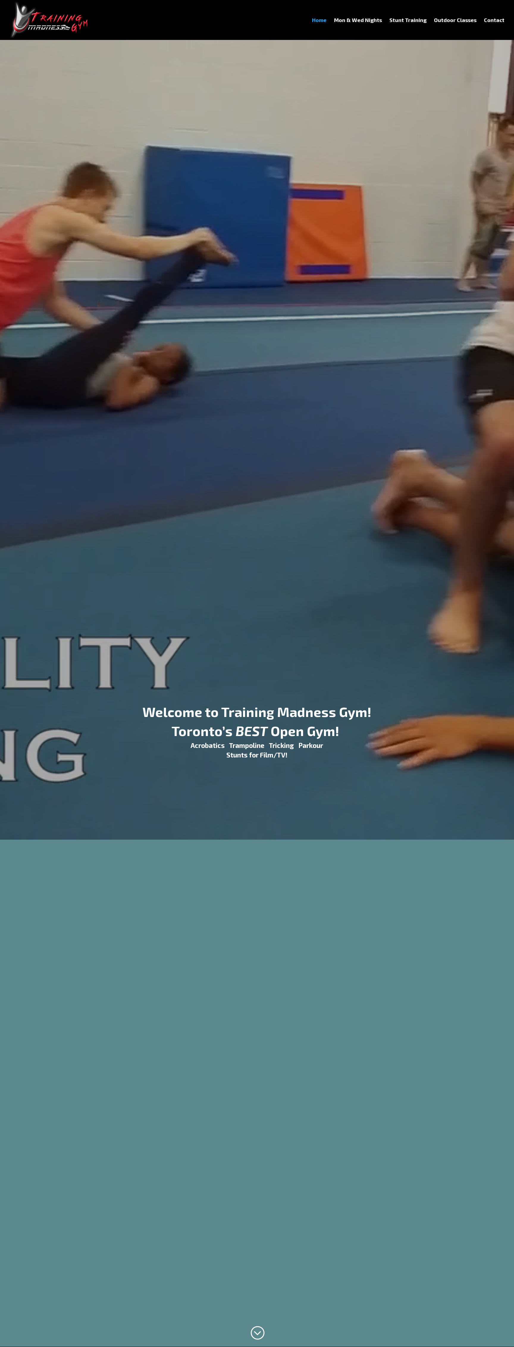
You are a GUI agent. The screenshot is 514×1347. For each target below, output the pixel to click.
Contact (494, 20)
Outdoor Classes (455, 20)
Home (319, 20)
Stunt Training (408, 20)
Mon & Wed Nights (358, 20)
